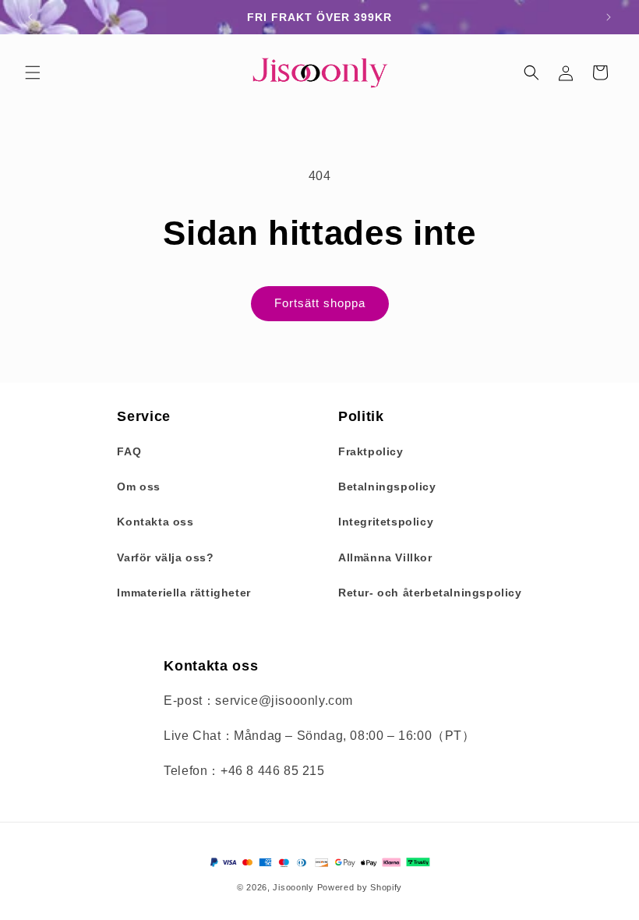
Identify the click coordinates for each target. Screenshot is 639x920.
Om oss (139, 486)
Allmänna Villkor (385, 557)
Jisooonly (293, 887)
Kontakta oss (155, 521)
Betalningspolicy (387, 486)
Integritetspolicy (385, 521)
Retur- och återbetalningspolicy (430, 592)
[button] (33, 72)
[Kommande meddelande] (608, 17)
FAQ (129, 451)
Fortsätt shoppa (319, 303)
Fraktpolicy (371, 451)
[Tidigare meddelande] (30, 17)
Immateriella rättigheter (183, 592)
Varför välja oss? (165, 557)
